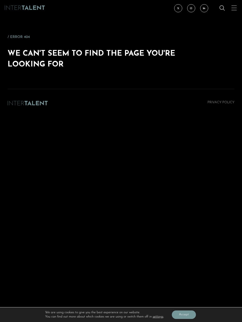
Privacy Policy (220, 102)
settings (158, 316)
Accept (184, 314)
